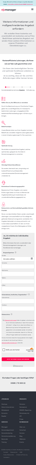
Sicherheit (23, 430)
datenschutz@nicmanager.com (9, 342)
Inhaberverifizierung (21, 454)
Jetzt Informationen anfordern (18, 359)
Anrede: (4, 255)
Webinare (22, 439)
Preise (21, 419)
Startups (4, 404)
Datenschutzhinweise (10, 320)
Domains (22, 404)
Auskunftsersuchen (9, 454)
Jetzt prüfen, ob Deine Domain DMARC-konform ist (20, 4)
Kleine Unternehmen (8, 407)
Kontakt (6, 452)
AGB (21, 452)
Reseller (4, 416)
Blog (21, 436)
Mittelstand (5, 410)
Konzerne (4, 413)
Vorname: (4, 263)
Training (4, 442)
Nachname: (5, 270)
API (21, 416)
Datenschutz (13, 452)
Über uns (22, 427)
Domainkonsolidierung (8, 436)
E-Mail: (4, 285)
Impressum (7, 457)
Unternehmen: (6, 297)
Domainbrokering (7, 433)
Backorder (5, 439)
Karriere (22, 433)
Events (22, 442)
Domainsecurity (24, 413)
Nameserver (23, 407)
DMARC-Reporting (25, 410)
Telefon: (4, 278)
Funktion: (4, 305)
